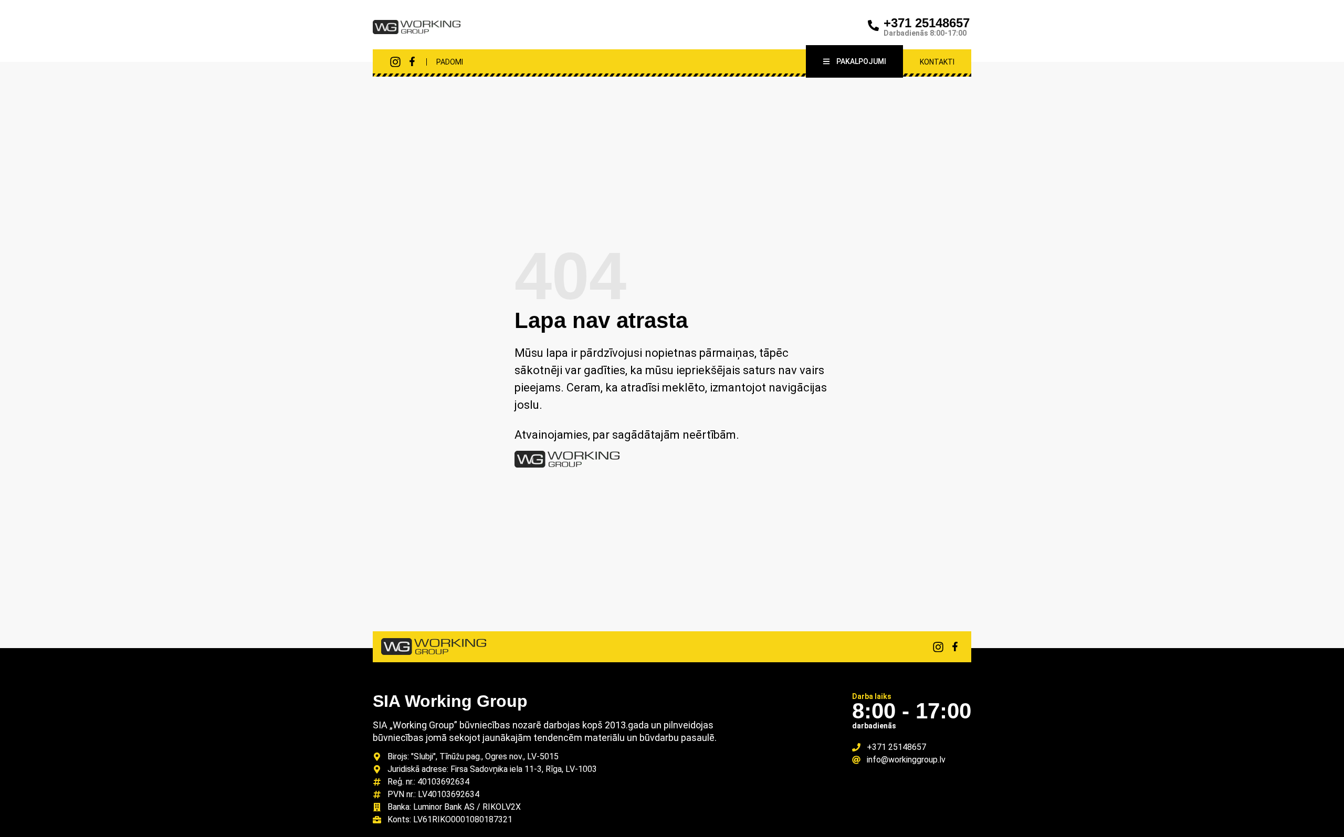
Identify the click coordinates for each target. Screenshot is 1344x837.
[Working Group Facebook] (412, 61)
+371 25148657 (927, 23)
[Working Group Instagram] (395, 62)
